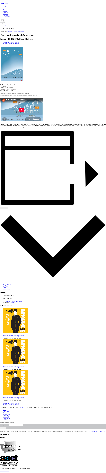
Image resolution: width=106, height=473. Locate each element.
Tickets (5, 9)
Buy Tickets (4, 3)
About (4, 410)
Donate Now (4, 7)
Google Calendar (7, 285)
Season (5, 11)
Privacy (5, 419)
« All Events (3, 25)
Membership (6, 417)
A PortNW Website (4, 471)
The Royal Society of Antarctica (11, 42)
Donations (5, 15)
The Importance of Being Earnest (13, 335)
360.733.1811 (22, 407)
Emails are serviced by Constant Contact (97, 431)
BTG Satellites (6, 16)
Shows (13, 302)
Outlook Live (6, 289)
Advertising (6, 411)
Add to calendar (4, 208)
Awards (5, 412)
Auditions (5, 12)
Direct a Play (6, 415)
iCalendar (5, 286)
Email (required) (4, 425)
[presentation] (15, 332)
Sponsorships (6, 418)
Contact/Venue (6, 414)
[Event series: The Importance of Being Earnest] (21, 338)
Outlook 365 (6, 287)
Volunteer (5, 14)
